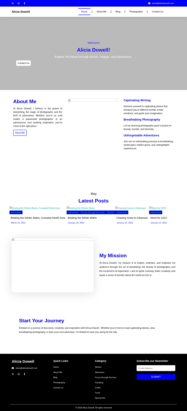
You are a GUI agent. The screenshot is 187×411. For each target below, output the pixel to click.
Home (84, 11)
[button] (170, 12)
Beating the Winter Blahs (82, 217)
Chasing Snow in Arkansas (132, 217)
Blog (118, 11)
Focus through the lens (92, 212)
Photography (136, 11)
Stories (110, 212)
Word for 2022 (158, 217)
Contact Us (157, 11)
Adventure (16, 212)
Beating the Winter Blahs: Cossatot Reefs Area (38, 217)
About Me (102, 11)
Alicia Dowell (21, 11)
